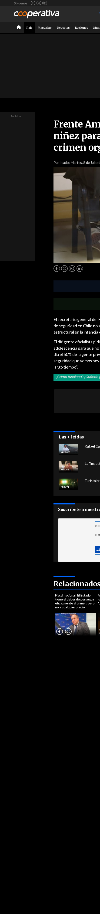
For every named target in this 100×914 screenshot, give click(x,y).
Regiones (81, 27)
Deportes (63, 27)
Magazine (45, 27)
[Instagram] (44, 3)
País (29, 27)
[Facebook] (33, 3)
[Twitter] (39, 3)
